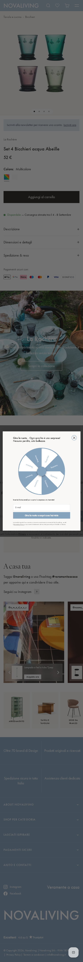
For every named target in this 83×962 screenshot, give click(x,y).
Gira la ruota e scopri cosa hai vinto (41, 515)
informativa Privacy (19, 525)
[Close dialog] (73, 437)
